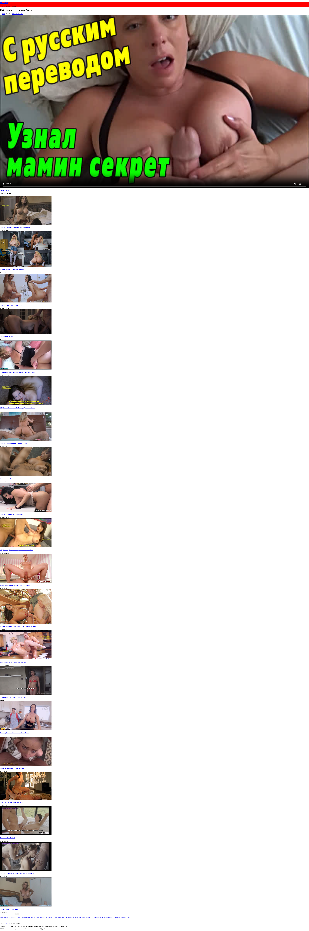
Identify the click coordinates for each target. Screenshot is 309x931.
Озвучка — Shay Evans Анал (8, 479)
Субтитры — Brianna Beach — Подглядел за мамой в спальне (18, 372)
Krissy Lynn (95, 917)
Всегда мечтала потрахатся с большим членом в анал (15, 585)
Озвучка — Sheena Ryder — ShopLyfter (11, 514)
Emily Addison (50, 917)
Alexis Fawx (18, 917)
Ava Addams (23, 917)
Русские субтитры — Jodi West (9, 909)
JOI (26, 917)
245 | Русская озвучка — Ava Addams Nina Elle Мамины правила (18, 626)
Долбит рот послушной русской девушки (12, 768)
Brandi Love (78, 917)
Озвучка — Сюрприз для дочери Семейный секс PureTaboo (17, 873)
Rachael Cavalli (56, 917)
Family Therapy (30, 917)
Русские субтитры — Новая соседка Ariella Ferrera (14, 733)
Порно (2, 190)
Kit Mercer (35, 917)
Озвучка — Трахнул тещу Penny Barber (11, 802)
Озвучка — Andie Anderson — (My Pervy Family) (14, 443)
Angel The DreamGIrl (127, 917)
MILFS (3, 14)
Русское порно (40, 917)
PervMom (87, 917)
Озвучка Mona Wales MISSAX (8, 336)
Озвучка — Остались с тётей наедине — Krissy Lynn (15, 227)
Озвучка (83, 917)
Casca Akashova (8, 917)
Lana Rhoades (2, 917)
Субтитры (6, 190)
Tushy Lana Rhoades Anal (7, 838)
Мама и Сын (61, 917)
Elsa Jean (106, 917)
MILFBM (4, 3)
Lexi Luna (119, 917)
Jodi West (74, 917)
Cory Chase (14, 917)
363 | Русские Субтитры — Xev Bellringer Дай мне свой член (17, 408)
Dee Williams (66, 917)
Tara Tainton (91, 917)
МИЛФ (112, 917)
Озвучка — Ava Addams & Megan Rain (11, 305)
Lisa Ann (71, 917)
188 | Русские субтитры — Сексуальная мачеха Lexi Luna (16, 550)
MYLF (122, 917)
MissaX (109, 917)
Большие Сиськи (101, 917)
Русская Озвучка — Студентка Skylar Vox (12, 269)
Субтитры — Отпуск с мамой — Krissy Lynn (13, 697)
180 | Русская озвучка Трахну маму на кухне (13, 662)
